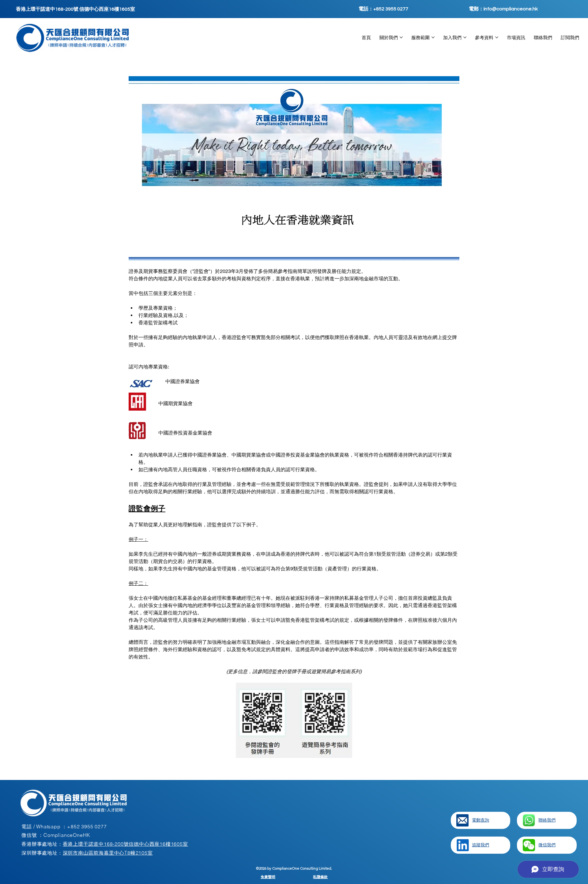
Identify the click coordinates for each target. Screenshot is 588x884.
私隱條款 (320, 877)
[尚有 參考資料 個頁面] (496, 37)
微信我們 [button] (547, 844)
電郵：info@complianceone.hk (503, 8)
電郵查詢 (480, 820)
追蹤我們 (480, 844)
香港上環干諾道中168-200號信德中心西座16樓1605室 (125, 844)
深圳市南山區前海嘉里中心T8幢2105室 (108, 853)
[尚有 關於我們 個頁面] (401, 37)
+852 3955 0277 (87, 826)
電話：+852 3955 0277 (383, 8)
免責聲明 (268, 877)
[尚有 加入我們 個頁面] (464, 37)
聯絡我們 (547, 820)
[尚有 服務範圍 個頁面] (433, 37)
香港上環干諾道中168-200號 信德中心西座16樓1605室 (75, 9)
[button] (529, 845)
